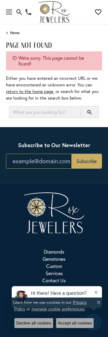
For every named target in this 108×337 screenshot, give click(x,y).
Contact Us (54, 280)
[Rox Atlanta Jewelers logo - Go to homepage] (54, 12)
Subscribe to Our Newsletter (54, 145)
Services (54, 273)
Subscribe (86, 161)
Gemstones (54, 259)
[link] (28, 12)
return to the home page (29, 91)
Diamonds (54, 251)
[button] (19, 12)
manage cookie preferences (58, 308)
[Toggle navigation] (7, 12)
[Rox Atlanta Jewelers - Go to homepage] (54, 212)
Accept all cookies (75, 323)
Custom (54, 266)
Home (15, 33)
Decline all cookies (33, 323)
